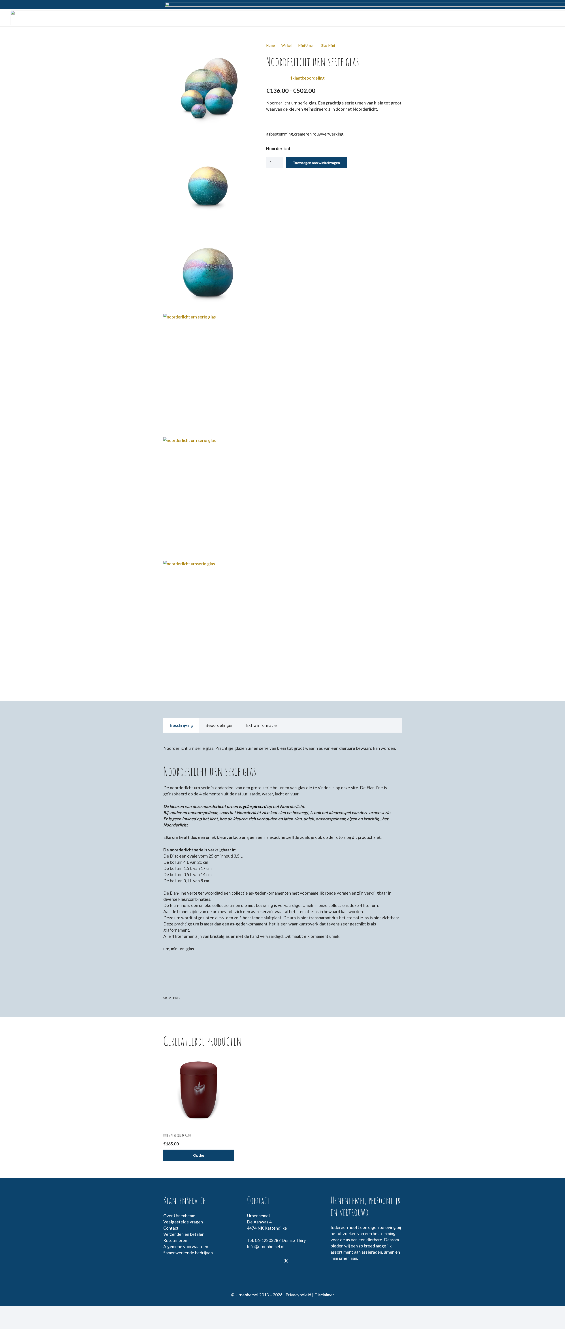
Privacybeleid (298, 1294)
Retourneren (175, 1240)
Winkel (286, 45)
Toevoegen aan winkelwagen (316, 162)
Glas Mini (328, 45)
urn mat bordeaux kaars (177, 1135)
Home (270, 45)
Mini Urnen (306, 45)
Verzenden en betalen (183, 1234)
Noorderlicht (278, 148)
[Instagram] (275, 1261)
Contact (171, 1227)
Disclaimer (324, 1294)
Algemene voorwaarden (185, 1246)
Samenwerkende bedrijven (188, 1252)
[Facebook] (252, 1261)
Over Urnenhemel (179, 1215)
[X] (286, 1261)
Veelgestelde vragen (183, 1221)
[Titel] (263, 1261)
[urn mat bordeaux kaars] (198, 1090)
